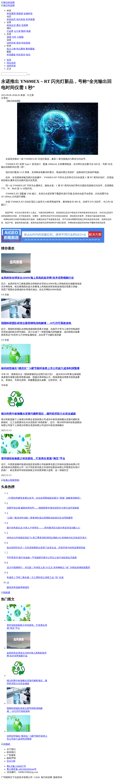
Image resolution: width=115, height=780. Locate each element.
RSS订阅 (11, 761)
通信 (18, 25)
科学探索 (30, 19)
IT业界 (10, 31)
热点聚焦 (20, 49)
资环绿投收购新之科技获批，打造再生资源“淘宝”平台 (33, 458)
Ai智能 (20, 37)
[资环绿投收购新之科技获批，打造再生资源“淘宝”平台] (16, 453)
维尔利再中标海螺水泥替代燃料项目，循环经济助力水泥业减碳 (38, 413)
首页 (9, 60)
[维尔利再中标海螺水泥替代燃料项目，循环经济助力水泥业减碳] (16, 408)
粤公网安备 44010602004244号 (21, 769)
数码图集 (30, 49)
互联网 (24, 25)
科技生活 (11, 25)
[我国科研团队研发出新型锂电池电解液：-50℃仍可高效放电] (16, 317)
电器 (28, 31)
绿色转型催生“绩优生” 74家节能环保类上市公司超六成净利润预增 (40, 368)
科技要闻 (11, 13)
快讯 (28, 54)
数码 (23, 31)
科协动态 (11, 19)
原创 (18, 43)
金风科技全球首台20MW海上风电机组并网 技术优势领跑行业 (37, 277)
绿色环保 (11, 43)
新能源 (19, 13)
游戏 (9, 37)
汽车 (14, 37)
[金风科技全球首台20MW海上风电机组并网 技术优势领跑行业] (16, 272)
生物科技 (28, 13)
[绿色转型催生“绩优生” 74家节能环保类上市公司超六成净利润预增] (16, 363)
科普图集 (11, 54)
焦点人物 (11, 49)
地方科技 (20, 19)
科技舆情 (25, 43)
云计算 (17, 31)
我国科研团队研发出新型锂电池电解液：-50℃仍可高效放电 (36, 323)
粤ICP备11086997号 (16, 766)
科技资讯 (20, 54)
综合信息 (11, 63)
